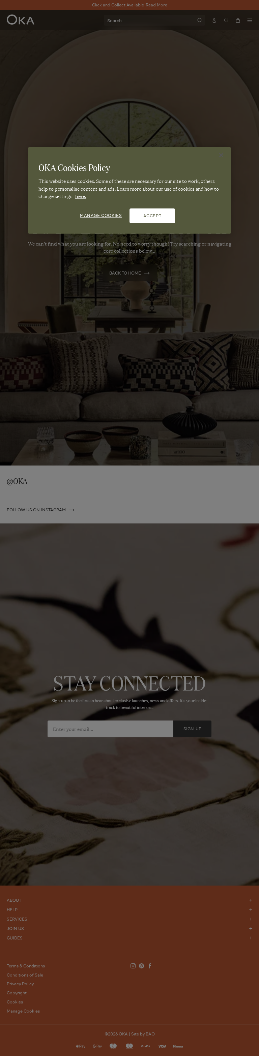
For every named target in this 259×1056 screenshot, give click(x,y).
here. (80, 196)
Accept (152, 215)
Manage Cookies (101, 215)
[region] (129, 190)
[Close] (221, 155)
